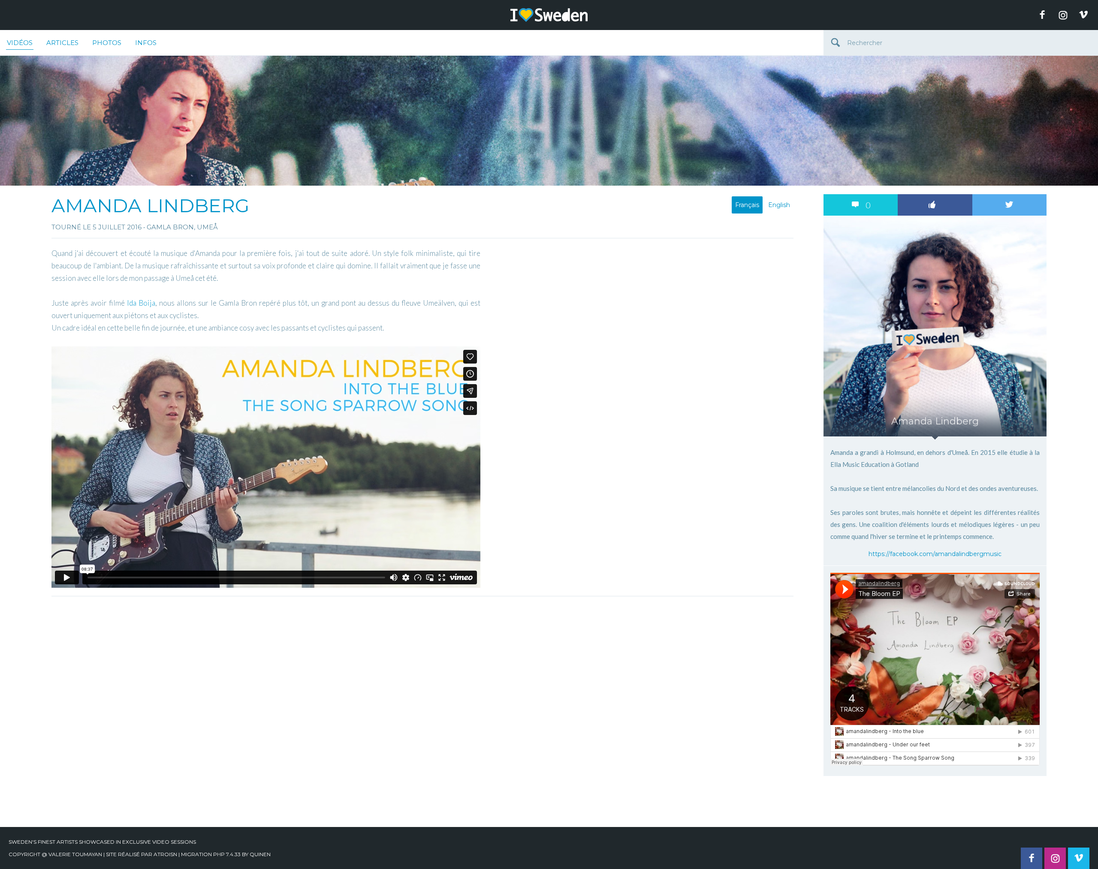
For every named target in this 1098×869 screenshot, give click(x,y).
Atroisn (165, 854)
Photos (106, 43)
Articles (62, 43)
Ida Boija (141, 302)
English (779, 205)
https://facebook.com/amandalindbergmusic (935, 554)
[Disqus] (422, 708)
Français (747, 205)
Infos (146, 43)
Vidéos (20, 43)
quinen (260, 854)
